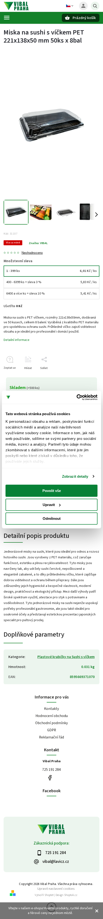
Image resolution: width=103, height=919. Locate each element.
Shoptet (49, 895)
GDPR (51, 730)
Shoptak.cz (70, 895)
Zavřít (84, 376)
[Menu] (6, 17)
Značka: (38, 243)
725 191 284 (51, 769)
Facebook (50, 778)
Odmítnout (52, 518)
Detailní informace (16, 340)
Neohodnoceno (32, 253)
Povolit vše (51, 491)
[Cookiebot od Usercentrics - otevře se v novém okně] (76, 397)
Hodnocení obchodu (51, 715)
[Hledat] (95, 6)
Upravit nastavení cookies (56, 888)
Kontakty (51, 708)
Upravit (49, 505)
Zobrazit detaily (75, 476)
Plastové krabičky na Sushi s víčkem (66, 656)
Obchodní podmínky (51, 723)
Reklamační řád (51, 737)
